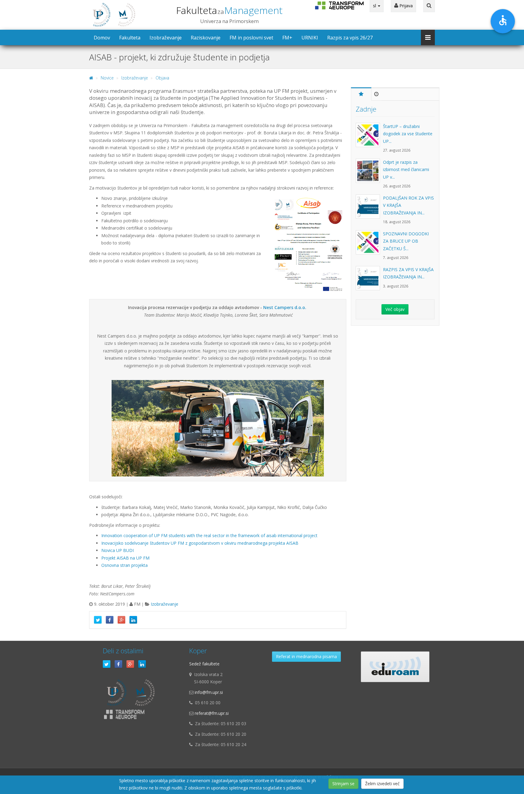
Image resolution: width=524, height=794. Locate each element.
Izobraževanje (165, 37)
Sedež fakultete (204, 664)
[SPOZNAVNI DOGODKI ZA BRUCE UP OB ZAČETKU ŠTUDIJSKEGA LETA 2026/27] (369, 245)
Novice (107, 78)
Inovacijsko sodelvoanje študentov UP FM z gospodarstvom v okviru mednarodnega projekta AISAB (199, 543)
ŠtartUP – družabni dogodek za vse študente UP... (407, 133)
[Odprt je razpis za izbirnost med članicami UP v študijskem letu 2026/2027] (369, 174)
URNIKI (309, 37)
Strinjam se (343, 783)
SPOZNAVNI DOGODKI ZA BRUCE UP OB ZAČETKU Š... (406, 241)
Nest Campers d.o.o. (284, 307)
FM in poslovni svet (251, 37)
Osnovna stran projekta (124, 565)
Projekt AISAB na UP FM (125, 558)
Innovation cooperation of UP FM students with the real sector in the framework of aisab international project (209, 535)
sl (375, 5)
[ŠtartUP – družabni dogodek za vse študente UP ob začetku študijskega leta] (369, 138)
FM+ (287, 37)
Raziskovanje (205, 37)
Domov (102, 37)
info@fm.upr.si (209, 692)
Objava (162, 78)
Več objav (395, 309)
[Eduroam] (395, 666)
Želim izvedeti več (382, 783)
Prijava (405, 5)
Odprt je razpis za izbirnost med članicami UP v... (406, 169)
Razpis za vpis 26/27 (350, 37)
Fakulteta (229, 10)
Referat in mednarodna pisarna (306, 656)
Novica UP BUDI (117, 550)
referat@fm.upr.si (212, 713)
